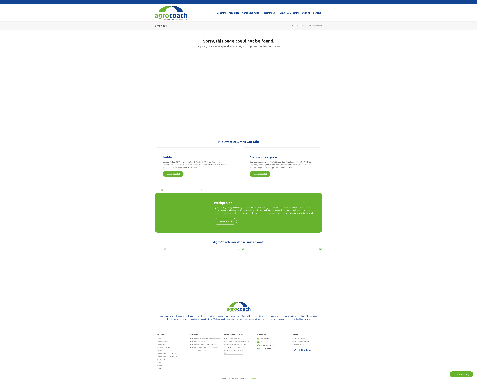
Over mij (159, 365)
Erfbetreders (161, 359)
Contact (159, 368)
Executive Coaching (163, 347)
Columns (160, 362)
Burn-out (160, 350)
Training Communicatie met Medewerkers (204, 347)
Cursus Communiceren (198, 350)
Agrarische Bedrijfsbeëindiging (167, 353)
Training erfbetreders (197, 341)
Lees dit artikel (173, 174)
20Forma (253, 378)
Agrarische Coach (163, 341)
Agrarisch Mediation (163, 344)
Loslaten (168, 157)
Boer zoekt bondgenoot (264, 157)
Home (294, 26)
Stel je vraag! (463, 374)
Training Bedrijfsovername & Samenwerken (205, 338)
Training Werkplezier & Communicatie (203, 344)
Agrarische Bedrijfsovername (167, 356)
